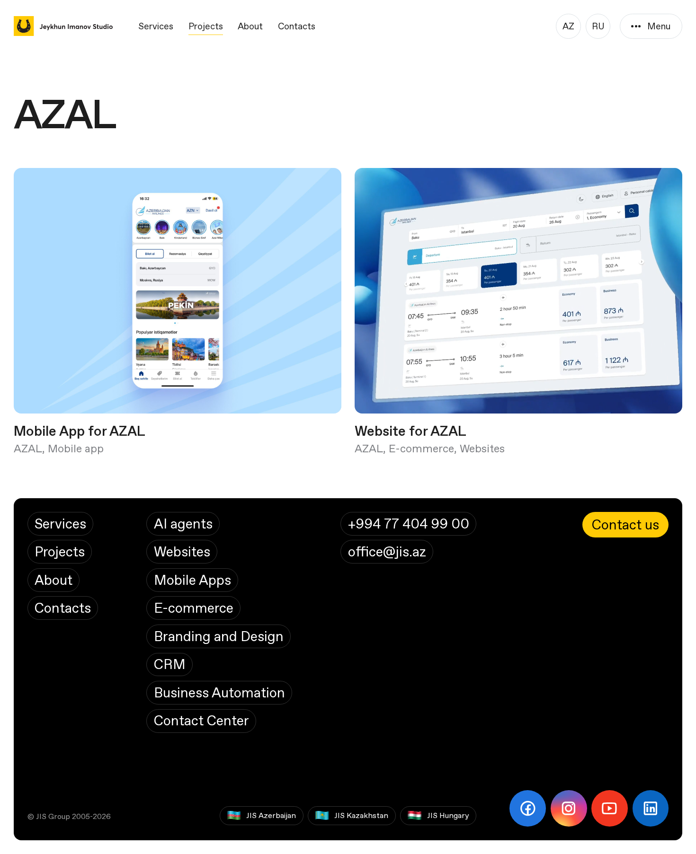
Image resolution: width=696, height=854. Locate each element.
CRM (170, 664)
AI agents (183, 523)
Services (155, 26)
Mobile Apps (192, 580)
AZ (568, 26)
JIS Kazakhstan (361, 815)
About (250, 26)
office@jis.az (387, 551)
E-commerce (193, 607)
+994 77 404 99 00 (408, 523)
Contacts (296, 26)
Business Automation (219, 692)
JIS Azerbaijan (271, 815)
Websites (182, 551)
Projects (205, 26)
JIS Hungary (448, 815)
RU (598, 26)
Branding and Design (219, 636)
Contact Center (201, 720)
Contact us (625, 524)
